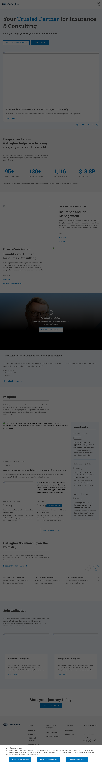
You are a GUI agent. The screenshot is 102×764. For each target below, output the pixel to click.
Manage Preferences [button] (77, 760)
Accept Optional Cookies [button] (20, 760)
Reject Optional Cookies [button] (48, 760)
